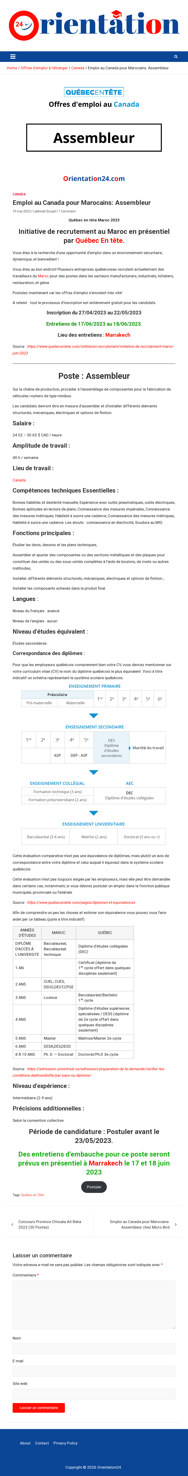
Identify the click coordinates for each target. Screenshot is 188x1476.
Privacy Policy (65, 1443)
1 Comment (67, 211)
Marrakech (117, 335)
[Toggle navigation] (13, 56)
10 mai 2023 (21, 211)
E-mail (18, 1361)
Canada (19, 194)
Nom (17, 1338)
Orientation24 (109, 1467)
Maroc (43, 276)
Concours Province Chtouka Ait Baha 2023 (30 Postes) (49, 1224)
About (25, 1443)
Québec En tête (99, 240)
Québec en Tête (32, 1195)
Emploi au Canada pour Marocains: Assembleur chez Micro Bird (140, 1224)
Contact (42, 1443)
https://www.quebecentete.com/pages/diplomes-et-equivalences (81, 902)
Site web (20, 1383)
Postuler (94, 1187)
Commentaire (26, 1275)
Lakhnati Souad (44, 211)
